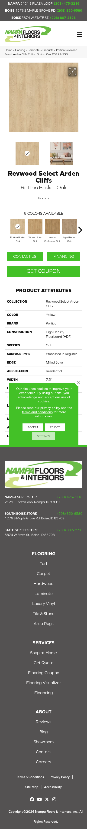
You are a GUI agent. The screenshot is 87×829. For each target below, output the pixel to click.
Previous (7, 151)
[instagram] (54, 799)
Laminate (34, 49)
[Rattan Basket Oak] (17, 226)
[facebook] (32, 799)
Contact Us (24, 256)
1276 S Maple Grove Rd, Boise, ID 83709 (34, 518)
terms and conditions (37, 412)
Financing (64, 256)
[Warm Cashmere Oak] (52, 226)
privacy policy (50, 408)
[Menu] (79, 34)
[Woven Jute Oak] (35, 226)
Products (47, 49)
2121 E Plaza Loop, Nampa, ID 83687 (32, 502)
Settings (43, 436)
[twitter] (47, 799)
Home (8, 49)
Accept (32, 427)
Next (80, 151)
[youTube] (39, 799)
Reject (55, 427)
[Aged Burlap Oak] (69, 226)
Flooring (20, 49)
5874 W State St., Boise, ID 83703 (30, 535)
